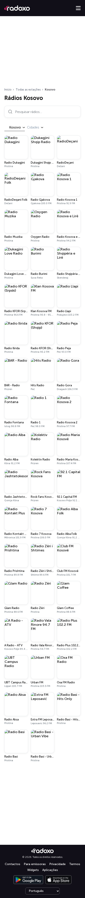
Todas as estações (28, 89)
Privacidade (57, 864)
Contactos (12, 864)
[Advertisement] (42, 53)
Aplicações (50, 870)
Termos (74, 864)
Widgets (33, 870)
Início (8, 89)
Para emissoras (35, 864)
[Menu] (78, 8)
